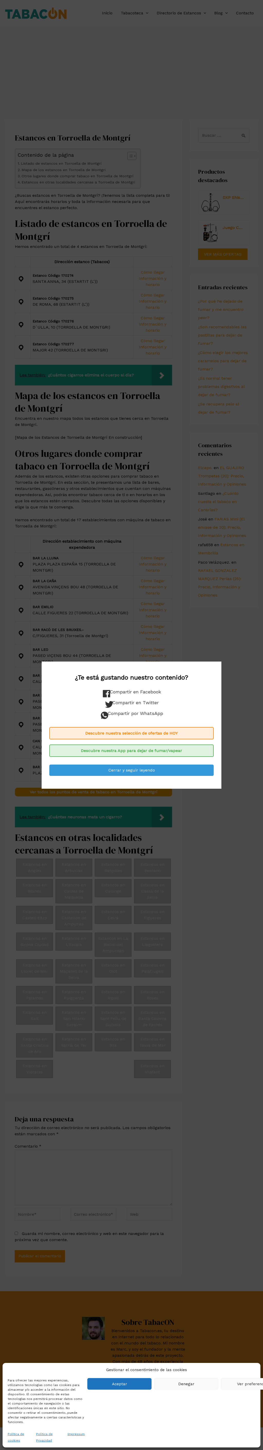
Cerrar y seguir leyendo (131, 770)
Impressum (76, 1434)
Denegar (186, 1384)
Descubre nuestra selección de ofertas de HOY (131, 733)
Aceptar (119, 1384)
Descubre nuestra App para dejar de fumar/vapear (131, 750)
